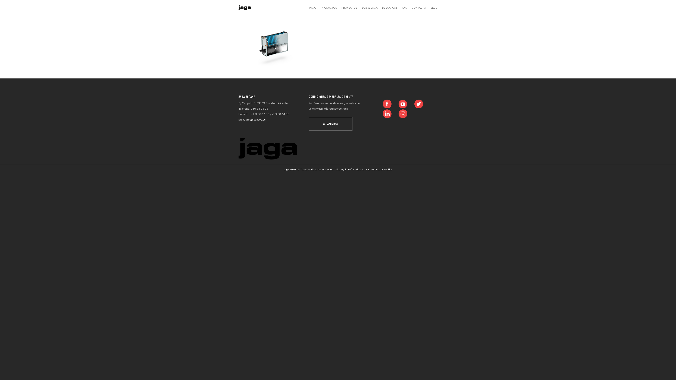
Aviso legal (340, 169)
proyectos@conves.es (252, 119)
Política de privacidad (359, 169)
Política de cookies (382, 169)
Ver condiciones (330, 123)
